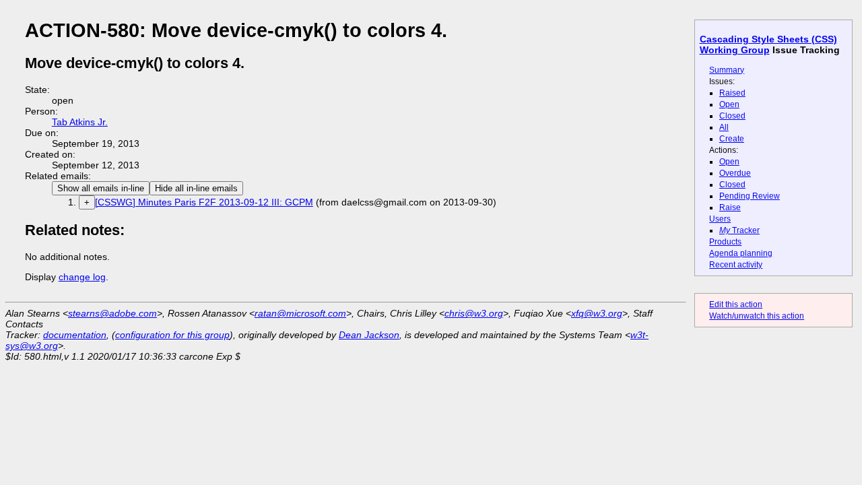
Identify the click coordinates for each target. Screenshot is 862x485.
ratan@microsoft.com (300, 313)
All (724, 127)
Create (731, 138)
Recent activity (735, 264)
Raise (730, 207)
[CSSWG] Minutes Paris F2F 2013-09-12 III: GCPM (204, 202)
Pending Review (749, 196)
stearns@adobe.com (112, 313)
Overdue (735, 173)
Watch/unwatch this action (756, 316)
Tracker (739, 230)
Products (725, 242)
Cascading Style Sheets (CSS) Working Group (768, 44)
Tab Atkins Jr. (80, 122)
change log (82, 276)
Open (729, 104)
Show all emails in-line (100, 188)
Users (720, 219)
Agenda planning (740, 253)
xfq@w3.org (596, 313)
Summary (726, 70)
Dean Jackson (369, 334)
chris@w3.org (473, 313)
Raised (732, 93)
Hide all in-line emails (196, 188)
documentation (74, 334)
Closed (732, 116)
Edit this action (735, 304)
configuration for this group (172, 334)
